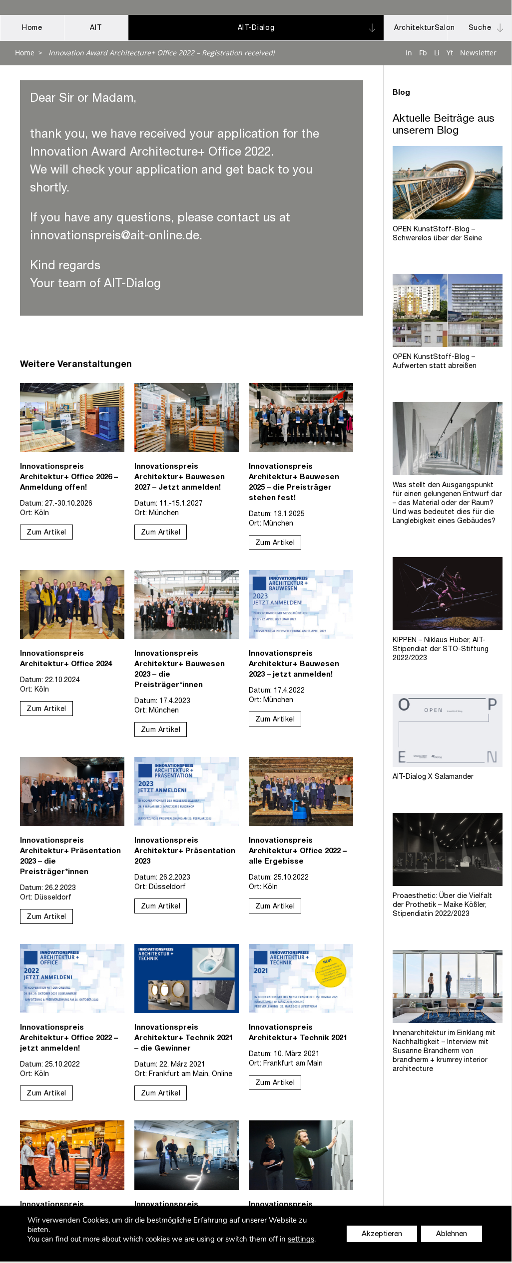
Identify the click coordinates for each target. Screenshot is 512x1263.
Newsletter (478, 52)
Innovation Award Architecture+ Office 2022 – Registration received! (161, 52)
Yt (450, 52)
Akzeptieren (382, 1234)
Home (24, 52)
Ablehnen (451, 1234)
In (409, 52)
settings (301, 1239)
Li (437, 52)
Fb (423, 52)
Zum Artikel (46, 533)
